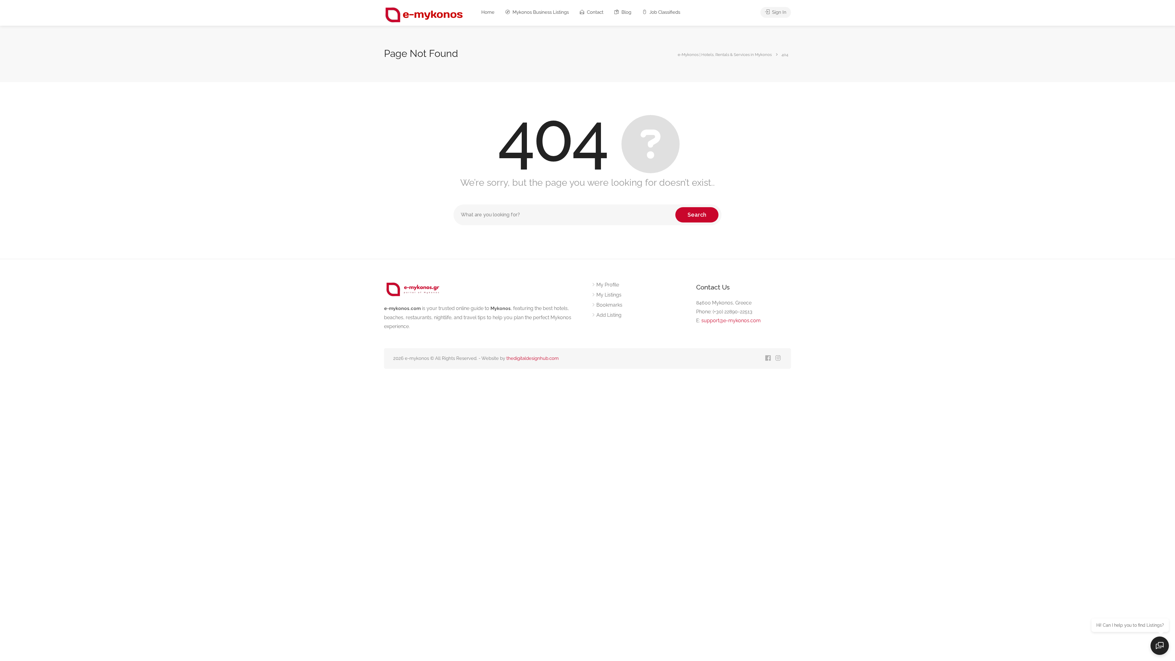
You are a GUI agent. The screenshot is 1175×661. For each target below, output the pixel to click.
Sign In (778, 12)
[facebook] (768, 358)
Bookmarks (609, 305)
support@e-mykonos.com (731, 320)
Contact (594, 12)
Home (487, 12)
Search (697, 214)
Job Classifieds (664, 12)
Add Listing (608, 315)
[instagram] (778, 358)
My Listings (608, 295)
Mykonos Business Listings (540, 12)
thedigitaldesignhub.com (532, 358)
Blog (625, 12)
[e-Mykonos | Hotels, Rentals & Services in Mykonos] (424, 14)
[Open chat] (1160, 646)
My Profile (607, 285)
